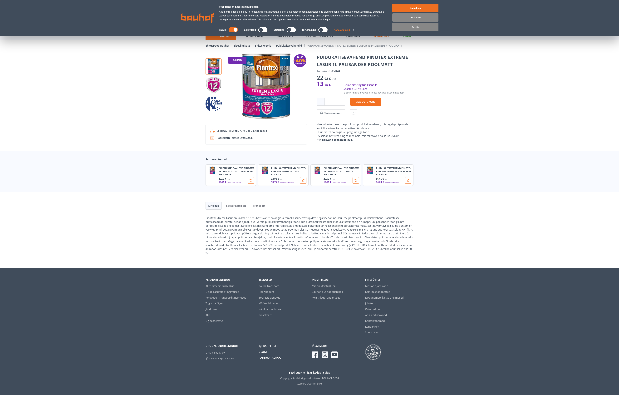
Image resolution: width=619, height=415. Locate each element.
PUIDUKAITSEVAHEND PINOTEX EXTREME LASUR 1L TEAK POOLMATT (288, 171)
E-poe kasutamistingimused (222, 292)
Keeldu (415, 27)
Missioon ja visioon (376, 286)
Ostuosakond (373, 309)
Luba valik (415, 17)
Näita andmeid (342, 30)
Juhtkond (370, 303)
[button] (214, 66)
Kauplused (270, 346)
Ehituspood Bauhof (218, 45)
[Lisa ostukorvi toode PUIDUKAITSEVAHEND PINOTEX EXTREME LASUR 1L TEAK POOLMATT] (303, 180)
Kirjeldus (213, 206)
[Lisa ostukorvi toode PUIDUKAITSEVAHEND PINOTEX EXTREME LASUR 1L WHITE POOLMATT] (356, 180)
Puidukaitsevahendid (289, 45)
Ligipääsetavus (214, 321)
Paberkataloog (270, 357)
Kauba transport (269, 286)
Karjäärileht (372, 326)
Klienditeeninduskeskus (220, 286)
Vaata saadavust (333, 113)
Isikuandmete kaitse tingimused (384, 297)
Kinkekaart (265, 315)
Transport (259, 206)
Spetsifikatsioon (236, 206)
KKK (208, 315)
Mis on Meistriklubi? (324, 286)
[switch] (262, 29)
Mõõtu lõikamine (269, 303)
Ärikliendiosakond (376, 315)
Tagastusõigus (214, 303)
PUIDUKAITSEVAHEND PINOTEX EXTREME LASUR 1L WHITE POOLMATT (341, 171)
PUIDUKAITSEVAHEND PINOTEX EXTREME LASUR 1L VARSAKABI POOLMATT (236, 171)
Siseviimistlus (242, 45)
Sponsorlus (372, 332)
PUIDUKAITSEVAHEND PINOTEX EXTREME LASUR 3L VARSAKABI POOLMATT (393, 171)
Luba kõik (415, 8)
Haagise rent (266, 292)
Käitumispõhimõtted (377, 292)
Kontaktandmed (375, 321)
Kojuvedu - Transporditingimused (226, 297)
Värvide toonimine (270, 309)
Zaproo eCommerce (309, 383)
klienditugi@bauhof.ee (221, 358)
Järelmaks (211, 309)
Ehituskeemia (263, 45)
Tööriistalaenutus (269, 297)
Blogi (263, 352)
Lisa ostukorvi (365, 102)
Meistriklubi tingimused (326, 297)
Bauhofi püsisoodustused (327, 292)
